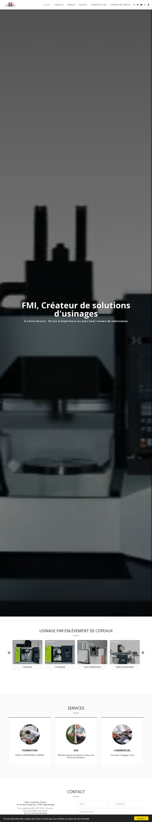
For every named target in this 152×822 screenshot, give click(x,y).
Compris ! (141, 818)
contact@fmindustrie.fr (37, 810)
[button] (134, 4)
